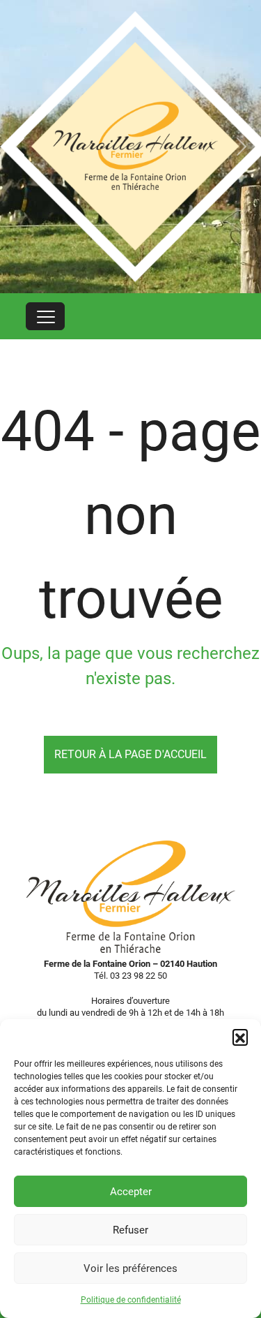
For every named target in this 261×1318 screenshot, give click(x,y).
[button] (240, 1037)
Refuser (130, 1230)
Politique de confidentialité (131, 1300)
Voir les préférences (130, 1268)
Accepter (131, 1191)
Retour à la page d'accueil (130, 754)
